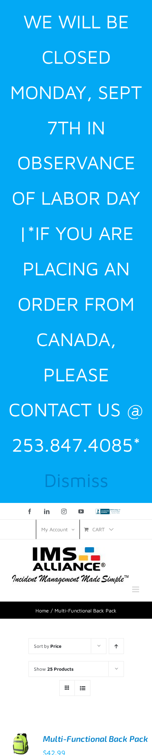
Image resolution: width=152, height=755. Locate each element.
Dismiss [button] (76, 480)
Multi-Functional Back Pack (95, 738)
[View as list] (82, 688)
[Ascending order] (116, 646)
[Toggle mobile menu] (136, 589)
